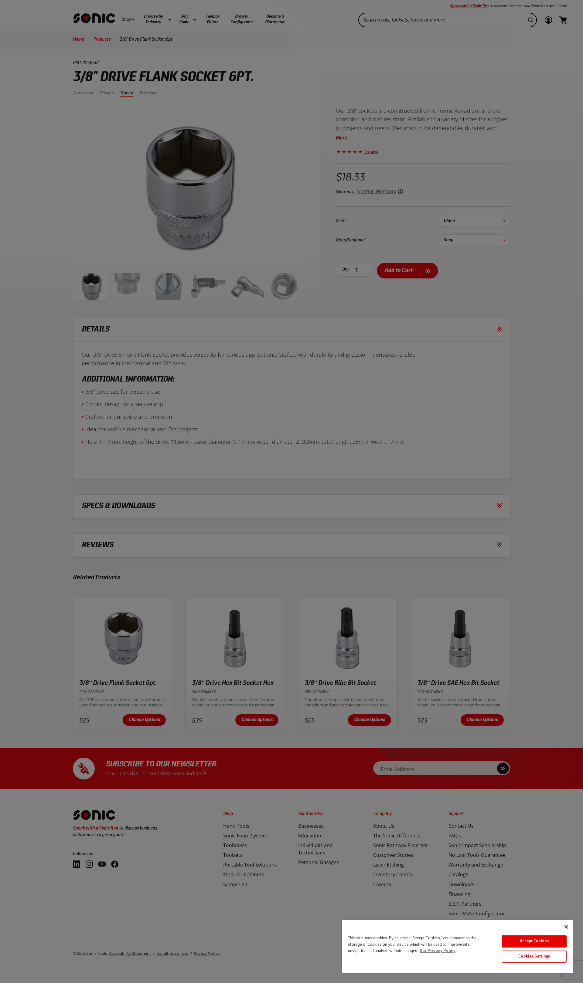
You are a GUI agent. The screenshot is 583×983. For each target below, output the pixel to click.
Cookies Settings (534, 956)
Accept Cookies (534, 941)
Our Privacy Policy (437, 951)
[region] (457, 946)
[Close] (566, 927)
